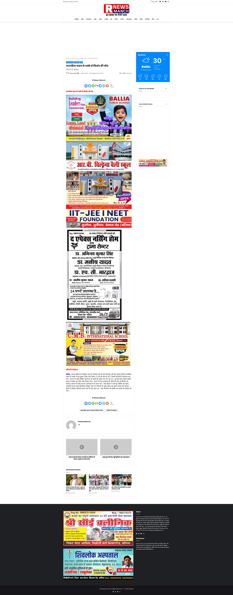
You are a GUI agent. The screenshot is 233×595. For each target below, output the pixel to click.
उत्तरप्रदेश (88, 19)
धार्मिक (135, 19)
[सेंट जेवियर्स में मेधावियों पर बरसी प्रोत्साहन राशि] (122, 479)
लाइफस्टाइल (129, 19)
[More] (107, 84)
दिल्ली (82, 19)
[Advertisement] (116, 36)
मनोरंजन (122, 19)
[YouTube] (141, 534)
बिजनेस (116, 19)
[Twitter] (89, 84)
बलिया (81, 62)
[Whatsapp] (93, 84)
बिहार (95, 19)
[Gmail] (96, 84)
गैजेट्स (141, 19)
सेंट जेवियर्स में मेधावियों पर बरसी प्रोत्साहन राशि (121, 488)
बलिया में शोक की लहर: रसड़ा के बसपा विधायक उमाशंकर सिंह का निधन (75, 489)
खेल (111, 19)
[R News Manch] (116, 9)
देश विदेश (77, 19)
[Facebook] (86, 84)
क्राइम (100, 19)
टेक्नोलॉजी (147, 19)
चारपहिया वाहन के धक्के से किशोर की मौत (92, 410)
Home (69, 58)
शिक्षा (153, 19)
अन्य (157, 19)
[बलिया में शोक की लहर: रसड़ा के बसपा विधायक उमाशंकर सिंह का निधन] (76, 479)
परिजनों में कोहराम (112, 410)
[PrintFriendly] (103, 84)
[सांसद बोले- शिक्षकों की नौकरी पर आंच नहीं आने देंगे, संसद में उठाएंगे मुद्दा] (99, 479)
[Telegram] (100, 84)
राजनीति (106, 19)
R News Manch (73, 73)
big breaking (75, 58)
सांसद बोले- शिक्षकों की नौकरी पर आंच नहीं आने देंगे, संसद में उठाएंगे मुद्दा (99, 489)
